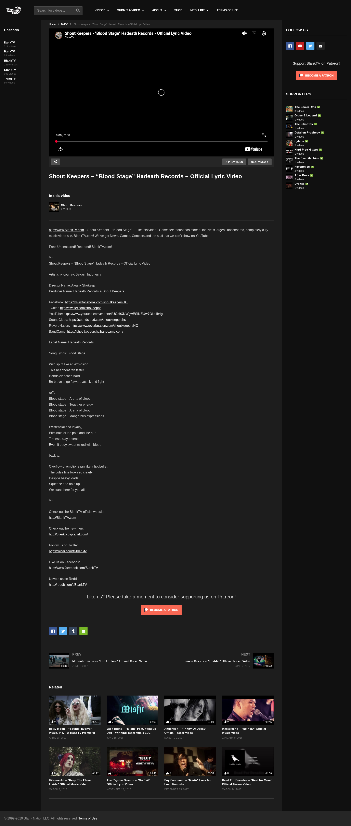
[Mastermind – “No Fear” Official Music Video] (248, 710)
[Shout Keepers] (54, 207)
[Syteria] (289, 143)
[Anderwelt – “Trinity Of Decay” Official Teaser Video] (190, 710)
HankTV (9, 51)
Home (52, 24)
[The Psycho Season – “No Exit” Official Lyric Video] (132, 761)
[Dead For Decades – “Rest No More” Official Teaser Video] (248, 761)
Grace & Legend (306, 115)
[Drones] (289, 185)
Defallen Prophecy (307, 132)
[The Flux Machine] (289, 160)
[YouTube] (300, 46)
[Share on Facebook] (53, 631)
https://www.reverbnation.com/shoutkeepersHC (104, 325)
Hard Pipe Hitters (306, 149)
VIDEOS (100, 10)
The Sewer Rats (305, 107)
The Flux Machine (307, 158)
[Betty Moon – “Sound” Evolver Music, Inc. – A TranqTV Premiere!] (75, 710)
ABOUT (157, 10)
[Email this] (83, 631)
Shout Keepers (71, 205)
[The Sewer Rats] (289, 109)
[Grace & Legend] (289, 117)
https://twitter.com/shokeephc (80, 308)
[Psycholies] (289, 168)
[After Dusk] (289, 177)
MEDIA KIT (198, 10)
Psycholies (302, 166)
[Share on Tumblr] (73, 631)
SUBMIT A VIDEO (129, 10)
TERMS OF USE (227, 10)
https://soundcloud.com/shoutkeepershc (97, 319)
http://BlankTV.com (62, 517)
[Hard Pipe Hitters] (289, 151)
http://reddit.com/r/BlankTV (68, 584)
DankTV (9, 42)
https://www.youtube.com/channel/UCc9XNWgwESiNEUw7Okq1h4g (113, 314)
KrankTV (10, 69)
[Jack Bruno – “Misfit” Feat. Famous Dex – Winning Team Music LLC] (132, 710)
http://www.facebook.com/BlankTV (73, 568)
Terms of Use (87, 818)
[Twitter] (310, 46)
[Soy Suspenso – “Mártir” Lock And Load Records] (190, 761)
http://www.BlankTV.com (66, 230)
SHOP (178, 10)
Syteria (299, 141)
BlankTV (10, 60)
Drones (299, 183)
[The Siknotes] (289, 126)
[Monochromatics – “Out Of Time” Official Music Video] (103, 661)
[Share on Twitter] (63, 631)
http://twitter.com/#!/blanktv (68, 551)
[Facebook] (290, 46)
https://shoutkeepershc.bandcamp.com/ (95, 331)
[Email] (320, 46)
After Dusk (302, 175)
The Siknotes (304, 124)
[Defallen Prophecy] (289, 134)
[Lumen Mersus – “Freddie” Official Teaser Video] (219, 661)
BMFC (64, 24)
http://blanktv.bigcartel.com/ (68, 534)
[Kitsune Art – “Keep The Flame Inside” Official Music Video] (75, 761)
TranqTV (10, 78)
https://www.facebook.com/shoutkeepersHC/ (96, 302)
